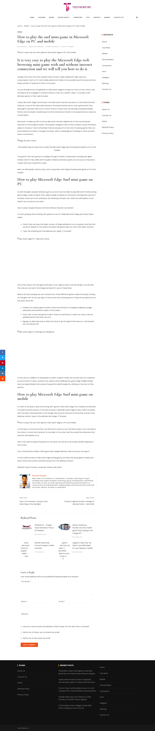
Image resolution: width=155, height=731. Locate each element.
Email (62, 601)
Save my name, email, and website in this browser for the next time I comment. (56, 626)
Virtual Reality (63, 17)
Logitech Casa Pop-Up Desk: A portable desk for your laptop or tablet (82, 545)
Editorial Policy (108, 127)
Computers (77, 17)
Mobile (51, 17)
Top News (41, 17)
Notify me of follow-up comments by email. (41, 632)
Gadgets (96, 17)
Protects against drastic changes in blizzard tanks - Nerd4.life (79, 502)
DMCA (104, 121)
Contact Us (119, 17)
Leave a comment (68, 46)
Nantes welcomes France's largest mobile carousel (44, 545)
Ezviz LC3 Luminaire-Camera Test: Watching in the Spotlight (34, 502)
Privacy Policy (107, 133)
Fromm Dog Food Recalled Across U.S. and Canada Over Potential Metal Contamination (77, 689)
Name (24, 601)
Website (24, 614)
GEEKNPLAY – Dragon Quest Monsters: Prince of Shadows (44, 528)
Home (32, 17)
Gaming (107, 17)
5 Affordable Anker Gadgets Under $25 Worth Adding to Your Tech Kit (75, 706)
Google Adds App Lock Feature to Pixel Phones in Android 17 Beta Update (75, 698)
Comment (26, 581)
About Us (105, 109)
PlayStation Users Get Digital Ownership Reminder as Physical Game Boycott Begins (77, 672)
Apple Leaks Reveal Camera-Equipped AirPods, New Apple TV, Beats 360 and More (77, 680)
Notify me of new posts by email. (36, 638)
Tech (88, 17)
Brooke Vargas (53, 46)
